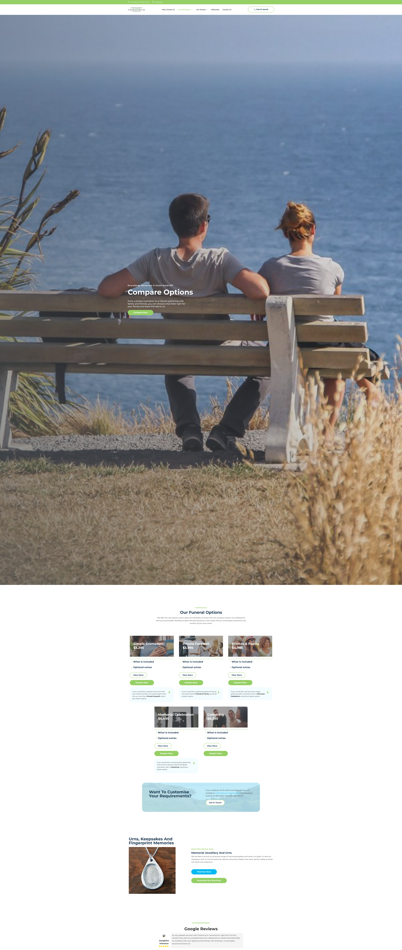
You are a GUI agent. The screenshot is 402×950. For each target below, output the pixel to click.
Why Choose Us (168, 10)
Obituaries (215, 10)
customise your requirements (227, 793)
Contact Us (226, 10)
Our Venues (201, 10)
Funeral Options (184, 10)
